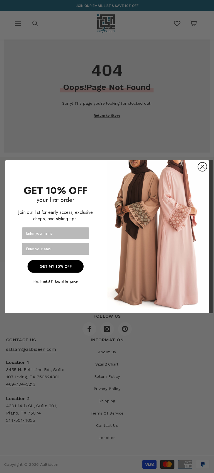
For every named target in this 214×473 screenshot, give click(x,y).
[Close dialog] (202, 166)
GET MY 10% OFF (56, 266)
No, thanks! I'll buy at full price (55, 280)
